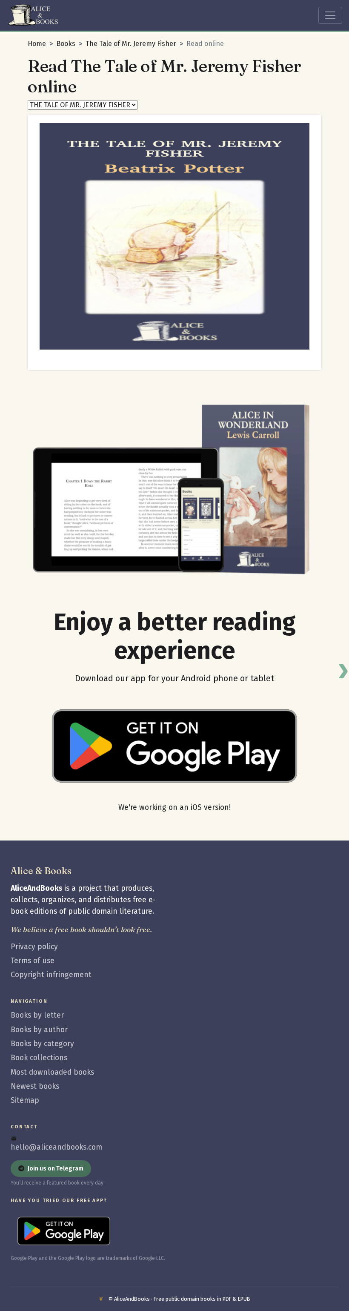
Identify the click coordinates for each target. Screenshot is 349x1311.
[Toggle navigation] (330, 15)
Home (37, 44)
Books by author (39, 1029)
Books (65, 44)
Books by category (42, 1043)
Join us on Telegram (55, 1168)
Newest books (35, 1086)
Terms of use (32, 960)
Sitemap (25, 1100)
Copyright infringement (51, 974)
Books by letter (37, 1015)
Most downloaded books (52, 1072)
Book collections (39, 1057)
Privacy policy (34, 946)
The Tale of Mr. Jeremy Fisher (131, 44)
